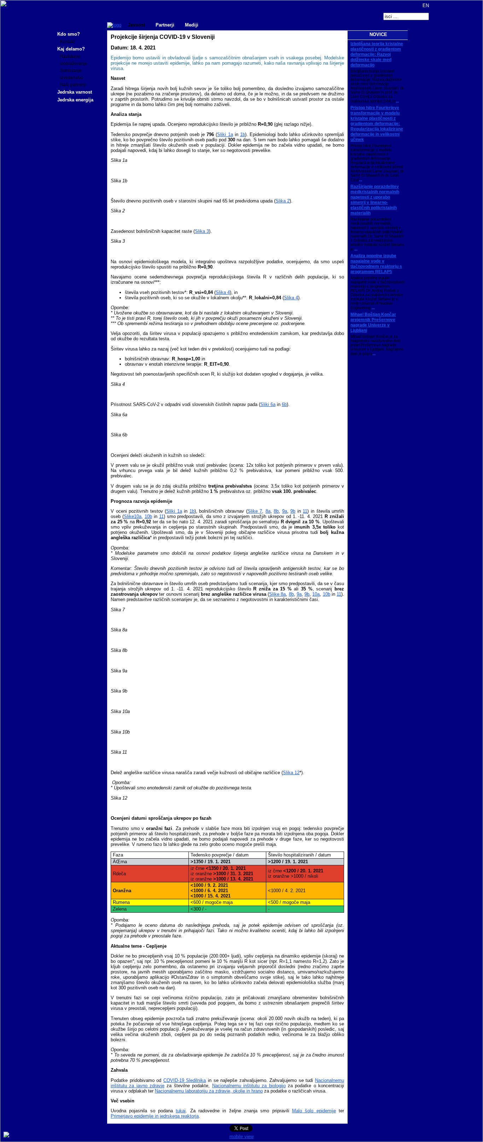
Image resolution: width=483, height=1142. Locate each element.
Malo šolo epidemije (314, 1110)
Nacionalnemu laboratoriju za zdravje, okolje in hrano (209, 1091)
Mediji (191, 25)
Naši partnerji (73, 84)
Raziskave (70, 56)
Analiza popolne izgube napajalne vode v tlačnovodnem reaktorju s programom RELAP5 (376, 263)
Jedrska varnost (74, 92)
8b (276, 511)
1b (242, 134)
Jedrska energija (75, 99)
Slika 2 (282, 201)
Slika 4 (223, 292)
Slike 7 (255, 511)
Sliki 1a (225, 134)
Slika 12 (291, 772)
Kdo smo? (68, 34)
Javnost (136, 25)
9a (284, 511)
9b (292, 511)
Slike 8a (277, 594)
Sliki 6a (267, 404)
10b (148, 516)
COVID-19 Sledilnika (184, 1080)
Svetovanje (71, 70)
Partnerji (165, 25)
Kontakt (67, 41)
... (397, 101)
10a (316, 594)
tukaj (181, 1110)
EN (425, 5)
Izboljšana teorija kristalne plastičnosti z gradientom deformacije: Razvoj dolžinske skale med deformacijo (376, 54)
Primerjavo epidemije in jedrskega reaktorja (155, 1116)
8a (268, 511)
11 (305, 511)
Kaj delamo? (71, 49)
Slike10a (132, 516)
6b (284, 404)
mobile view (241, 1136)
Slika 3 (202, 231)
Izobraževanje (73, 63)
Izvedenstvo (71, 77)
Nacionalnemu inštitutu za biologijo (249, 1085)
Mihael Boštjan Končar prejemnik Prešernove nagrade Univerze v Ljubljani (373, 322)
